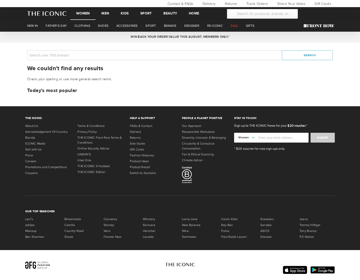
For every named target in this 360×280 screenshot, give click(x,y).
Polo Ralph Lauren (234, 237)
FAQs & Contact (141, 126)
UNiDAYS (84, 154)
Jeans (304, 219)
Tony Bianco (308, 231)
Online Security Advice (93, 148)
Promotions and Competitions (46, 167)
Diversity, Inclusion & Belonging (204, 137)
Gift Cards (322, 4)
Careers (30, 161)
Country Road (74, 231)
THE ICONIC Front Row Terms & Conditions (99, 140)
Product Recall (140, 167)
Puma (225, 231)
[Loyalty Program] (320, 26)
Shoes (68, 237)
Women (83, 13)
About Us (31, 126)
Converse (110, 219)
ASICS (264, 231)
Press (29, 155)
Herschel (149, 231)
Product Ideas (139, 161)
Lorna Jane (189, 219)
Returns (230, 4)
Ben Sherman (34, 237)
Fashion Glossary (142, 155)
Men (105, 13)
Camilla (69, 225)
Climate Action (192, 160)
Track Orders (256, 4)
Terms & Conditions (91, 126)
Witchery (149, 219)
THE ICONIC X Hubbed (93, 166)
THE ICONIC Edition (91, 172)
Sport (146, 13)
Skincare (149, 225)
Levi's (29, 219)
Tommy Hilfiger (310, 225)
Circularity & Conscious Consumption (198, 146)
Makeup (30, 231)
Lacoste (148, 237)
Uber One (84, 160)
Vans (107, 231)
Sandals (266, 225)
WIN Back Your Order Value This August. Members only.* (180, 37)
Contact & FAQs (179, 4)
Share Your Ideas (290, 4)
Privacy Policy (87, 131)
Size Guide (137, 143)
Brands (30, 137)
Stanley (109, 225)
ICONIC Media (35, 143)
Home (194, 13)
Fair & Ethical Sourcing (198, 154)
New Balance (191, 225)
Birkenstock (72, 219)
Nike (185, 231)
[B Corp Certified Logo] (206, 176)
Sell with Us (33, 149)
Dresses (266, 237)
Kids (125, 13)
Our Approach (192, 126)
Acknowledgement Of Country (46, 131)
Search (309, 55)
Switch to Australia (143, 173)
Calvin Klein (229, 219)
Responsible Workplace (198, 131)
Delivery (209, 4)
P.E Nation (307, 237)
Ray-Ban (227, 225)
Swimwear (189, 237)
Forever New (112, 237)
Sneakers (267, 219)
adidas (30, 225)
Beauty (170, 13)
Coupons (31, 173)
